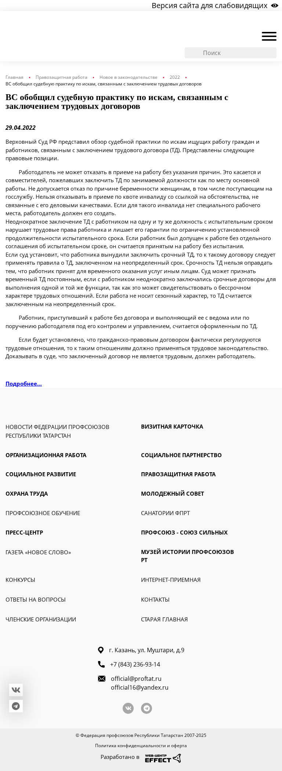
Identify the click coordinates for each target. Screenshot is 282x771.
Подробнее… (24, 383)
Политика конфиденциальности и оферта (141, 745)
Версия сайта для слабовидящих (209, 5)
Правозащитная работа (61, 77)
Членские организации (41, 619)
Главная (15, 77)
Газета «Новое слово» (38, 552)
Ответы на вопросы (36, 599)
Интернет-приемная (171, 579)
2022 (175, 77)
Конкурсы (20, 579)
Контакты (155, 599)
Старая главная (164, 619)
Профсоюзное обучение (43, 513)
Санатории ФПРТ (165, 513)
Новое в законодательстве (129, 77)
